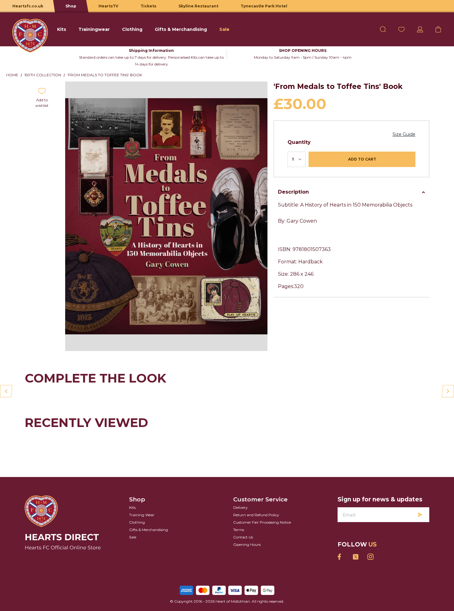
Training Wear (141, 515)
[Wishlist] (401, 29)
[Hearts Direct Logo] (30, 29)
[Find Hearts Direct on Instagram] (370, 557)
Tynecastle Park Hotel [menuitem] (264, 6)
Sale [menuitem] (224, 29)
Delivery (240, 507)
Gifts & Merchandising (148, 529)
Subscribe (420, 514)
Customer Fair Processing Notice (262, 522)
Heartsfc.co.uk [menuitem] (27, 6)
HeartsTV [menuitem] (108, 6)
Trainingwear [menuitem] (94, 29)
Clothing (137, 522)
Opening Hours (247, 544)
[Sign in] (420, 29)
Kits (132, 507)
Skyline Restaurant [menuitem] (198, 6)
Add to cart (362, 159)
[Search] (383, 29)
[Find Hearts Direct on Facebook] (341, 557)
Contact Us (243, 537)
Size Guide (404, 134)
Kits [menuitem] (61, 29)
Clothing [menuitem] (132, 29)
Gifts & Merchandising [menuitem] (181, 29)
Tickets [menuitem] (148, 6)
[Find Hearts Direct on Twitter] (355, 557)
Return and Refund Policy (256, 515)
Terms (238, 529)
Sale (132, 537)
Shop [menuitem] (70, 6)
